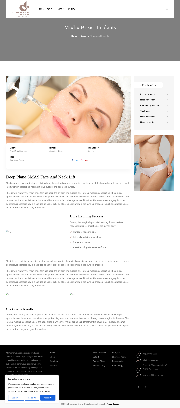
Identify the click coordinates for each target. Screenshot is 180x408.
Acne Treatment (99, 353)
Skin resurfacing (147, 94)
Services (60, 9)
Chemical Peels (119, 357)
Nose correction (147, 100)
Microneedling (99, 365)
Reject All (32, 398)
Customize (16, 398)
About (50, 9)
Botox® (96, 357)
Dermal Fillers (99, 361)
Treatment (145, 111)
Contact (72, 9)
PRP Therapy (117, 365)
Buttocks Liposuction (149, 105)
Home (40, 9)
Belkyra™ (116, 353)
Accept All (48, 398)
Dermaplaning (118, 361)
